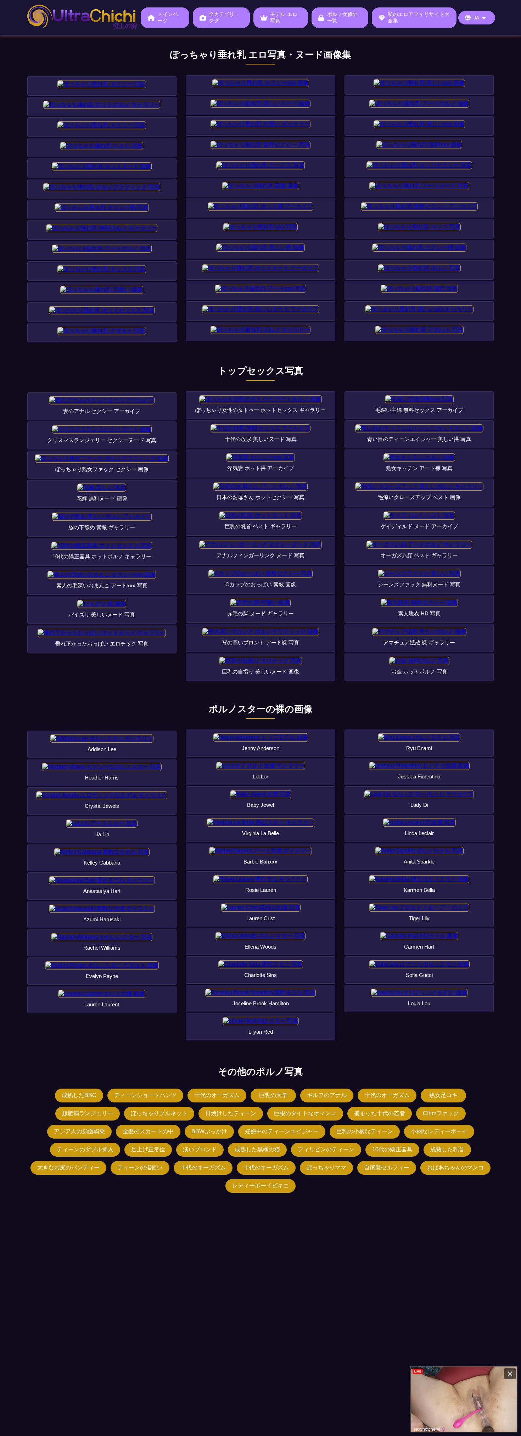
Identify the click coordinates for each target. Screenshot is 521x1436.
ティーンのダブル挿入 (85, 1149)
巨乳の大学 (273, 1095)
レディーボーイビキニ (260, 1186)
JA (476, 18)
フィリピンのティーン (326, 1149)
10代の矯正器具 (392, 1149)
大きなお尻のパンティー (68, 1167)
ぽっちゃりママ (326, 1167)
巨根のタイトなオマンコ (305, 1113)
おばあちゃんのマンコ (455, 1167)
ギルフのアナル (327, 1095)
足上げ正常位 (148, 1149)
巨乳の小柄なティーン (364, 1131)
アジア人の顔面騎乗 (79, 1131)
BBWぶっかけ (209, 1131)
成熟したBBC (79, 1095)
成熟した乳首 (447, 1149)
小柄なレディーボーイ (439, 1131)
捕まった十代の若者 (379, 1113)
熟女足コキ (443, 1095)
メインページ (167, 17)
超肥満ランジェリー (87, 1113)
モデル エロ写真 (283, 17)
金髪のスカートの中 (148, 1131)
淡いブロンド (200, 1149)
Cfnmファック (441, 1113)
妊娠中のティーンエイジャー (282, 1131)
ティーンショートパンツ (145, 1095)
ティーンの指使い (140, 1167)
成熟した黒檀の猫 (257, 1149)
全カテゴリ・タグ (224, 17)
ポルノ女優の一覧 (342, 17)
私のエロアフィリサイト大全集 (418, 17)
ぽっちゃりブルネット (159, 1113)
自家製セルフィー (386, 1167)
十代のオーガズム (217, 1095)
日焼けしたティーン (230, 1113)
